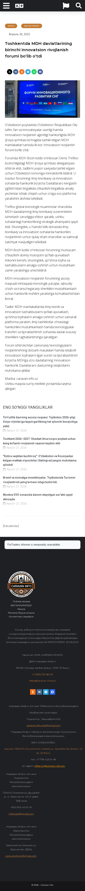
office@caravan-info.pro (42, 680)
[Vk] (39, 692)
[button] (9, 71)
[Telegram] (46, 692)
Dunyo (11, 26)
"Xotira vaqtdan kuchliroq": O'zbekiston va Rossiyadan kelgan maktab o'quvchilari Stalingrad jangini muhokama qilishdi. (39, 461)
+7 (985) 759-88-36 (42, 674)
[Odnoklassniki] (33, 692)
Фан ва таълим (31, 26)
